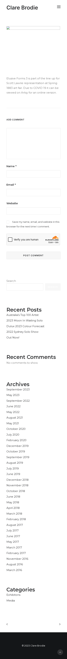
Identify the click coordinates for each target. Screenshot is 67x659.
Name (11, 166)
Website (12, 203)
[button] (59, 6)
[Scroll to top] (60, 652)
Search (11, 281)
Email (11, 184)
